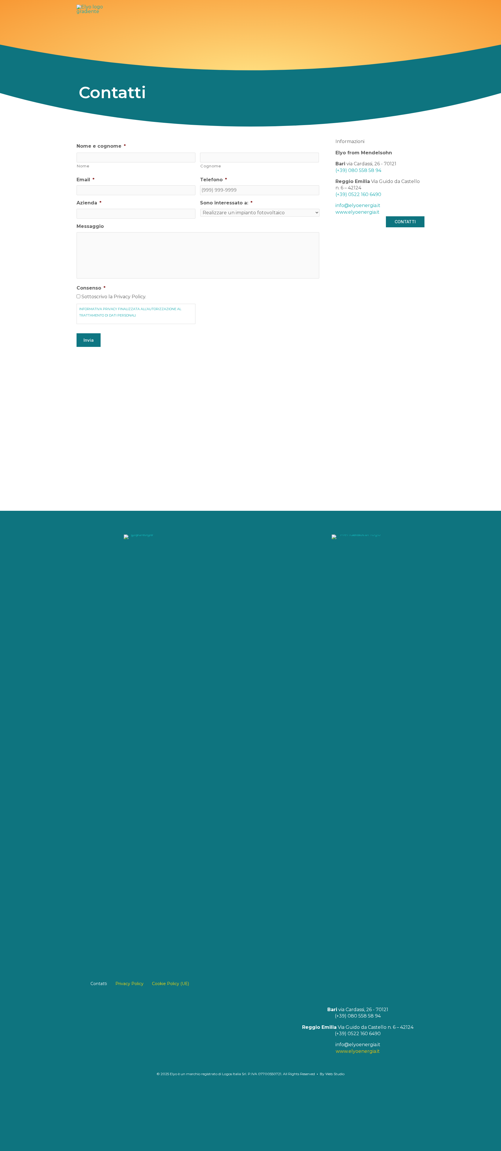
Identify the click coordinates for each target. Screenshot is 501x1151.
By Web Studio (332, 1074)
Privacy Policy (129, 983)
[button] (378, 222)
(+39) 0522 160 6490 (358, 1033)
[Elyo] (90, 221)
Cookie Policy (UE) (170, 983)
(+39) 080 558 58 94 (358, 1016)
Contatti (98, 983)
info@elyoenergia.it (357, 1044)
